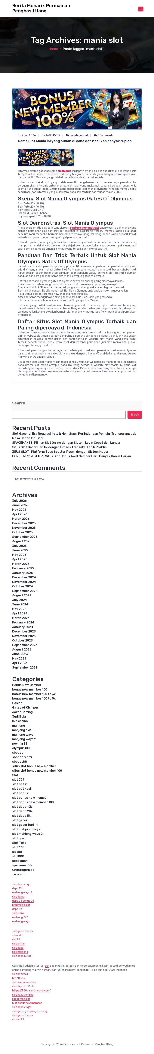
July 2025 (19, 546)
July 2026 (19, 500)
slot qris (18, 838)
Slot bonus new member (27, 1003)
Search (18, 403)
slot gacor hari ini (25, 825)
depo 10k (17, 888)
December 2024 (24, 577)
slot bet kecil (22, 788)
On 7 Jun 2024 (27, 135)
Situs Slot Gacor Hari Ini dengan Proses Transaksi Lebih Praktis (59, 447)
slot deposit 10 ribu (23, 986)
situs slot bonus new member (34, 766)
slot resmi (18, 913)
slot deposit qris (22, 884)
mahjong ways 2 (24, 739)
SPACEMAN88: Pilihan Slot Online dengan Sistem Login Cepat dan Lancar (66, 442)
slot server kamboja (24, 982)
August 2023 (21, 649)
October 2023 (22, 640)
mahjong (18, 725)
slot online (18, 943)
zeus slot (19, 874)
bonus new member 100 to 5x (34, 698)
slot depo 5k (21, 816)
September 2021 (24, 667)
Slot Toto (19, 843)
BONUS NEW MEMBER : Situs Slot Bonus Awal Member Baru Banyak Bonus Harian (71, 456)
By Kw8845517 (51, 135)
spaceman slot (21, 998)
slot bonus (20, 793)
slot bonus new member (30, 797)
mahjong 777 (20, 917)
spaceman (20, 861)
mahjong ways (22, 734)
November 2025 (24, 528)
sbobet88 (19, 761)
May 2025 (19, 555)
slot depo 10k (22, 806)
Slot (15, 775)
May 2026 (19, 510)
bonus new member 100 (29, 689)
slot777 (18, 847)
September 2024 (25, 591)
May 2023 (19, 658)
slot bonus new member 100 (33, 802)
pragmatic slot (21, 905)
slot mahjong (20, 952)
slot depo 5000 (21, 956)
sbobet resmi (22, 757)
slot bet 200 (21, 784)
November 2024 (24, 582)
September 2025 (24, 537)
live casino (20, 721)
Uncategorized (79, 135)
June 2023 (20, 654)
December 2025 (24, 523)
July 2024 (19, 600)
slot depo (17, 947)
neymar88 (20, 743)
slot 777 (18, 779)
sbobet (17, 752)
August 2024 (22, 595)
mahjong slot (22, 730)
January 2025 (22, 573)
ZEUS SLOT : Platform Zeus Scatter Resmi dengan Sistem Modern (61, 451)
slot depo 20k (22, 811)
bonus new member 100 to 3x (34, 694)
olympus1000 (22, 748)
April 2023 (19, 663)
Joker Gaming (22, 712)
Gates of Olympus (25, 707)
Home (53, 49)
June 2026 (20, 505)
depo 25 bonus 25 (23, 900)
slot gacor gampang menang (29, 1011)
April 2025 (19, 559)
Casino (17, 703)
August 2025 (21, 541)
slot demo (18, 896)
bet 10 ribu (18, 978)
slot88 (17, 852)
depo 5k (17, 909)
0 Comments (105, 135)
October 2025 (22, 532)
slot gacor (19, 820)
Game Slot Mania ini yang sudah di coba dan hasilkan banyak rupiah (75, 141)
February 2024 (23, 622)
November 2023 (24, 636)
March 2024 (21, 618)
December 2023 (24, 631)
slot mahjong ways (26, 829)
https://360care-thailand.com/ (31, 990)
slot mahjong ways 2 (27, 834)
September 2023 (24, 645)
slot (47, 965)
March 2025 (20, 564)
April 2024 (19, 613)
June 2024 (20, 604)
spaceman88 (22, 865)
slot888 (18, 856)
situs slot (17, 935)
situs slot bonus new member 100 (37, 770)
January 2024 (22, 627)
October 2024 (22, 586)
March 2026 (21, 519)
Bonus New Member (26, 685)
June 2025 (20, 550)
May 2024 (19, 609)
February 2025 (23, 568)
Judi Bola (19, 716)
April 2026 (19, 514)
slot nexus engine (22, 994)
